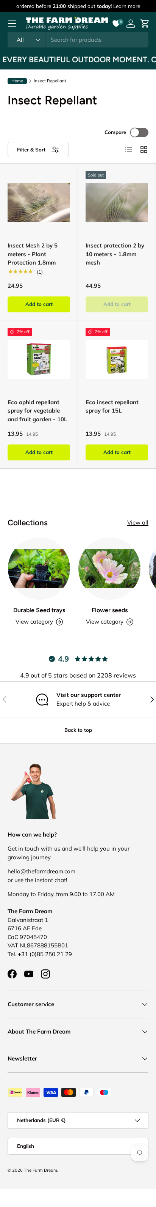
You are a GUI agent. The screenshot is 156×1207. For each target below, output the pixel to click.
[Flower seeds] (109, 568)
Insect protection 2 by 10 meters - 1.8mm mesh (115, 254)
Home (17, 81)
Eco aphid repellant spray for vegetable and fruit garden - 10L (37, 411)
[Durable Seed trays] (39, 568)
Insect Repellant (50, 81)
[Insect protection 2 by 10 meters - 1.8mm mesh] (117, 202)
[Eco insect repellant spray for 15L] (117, 359)
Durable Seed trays (39, 610)
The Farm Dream (40, 1170)
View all (137, 522)
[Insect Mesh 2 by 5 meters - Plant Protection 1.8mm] (39, 202)
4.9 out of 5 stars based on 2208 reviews (78, 675)
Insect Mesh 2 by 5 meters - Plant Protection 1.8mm (33, 254)
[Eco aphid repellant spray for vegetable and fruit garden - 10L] (39, 359)
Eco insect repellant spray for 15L (112, 406)
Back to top (78, 730)
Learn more (126, 6)
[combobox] (78, 39)
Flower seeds (110, 610)
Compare (115, 132)
